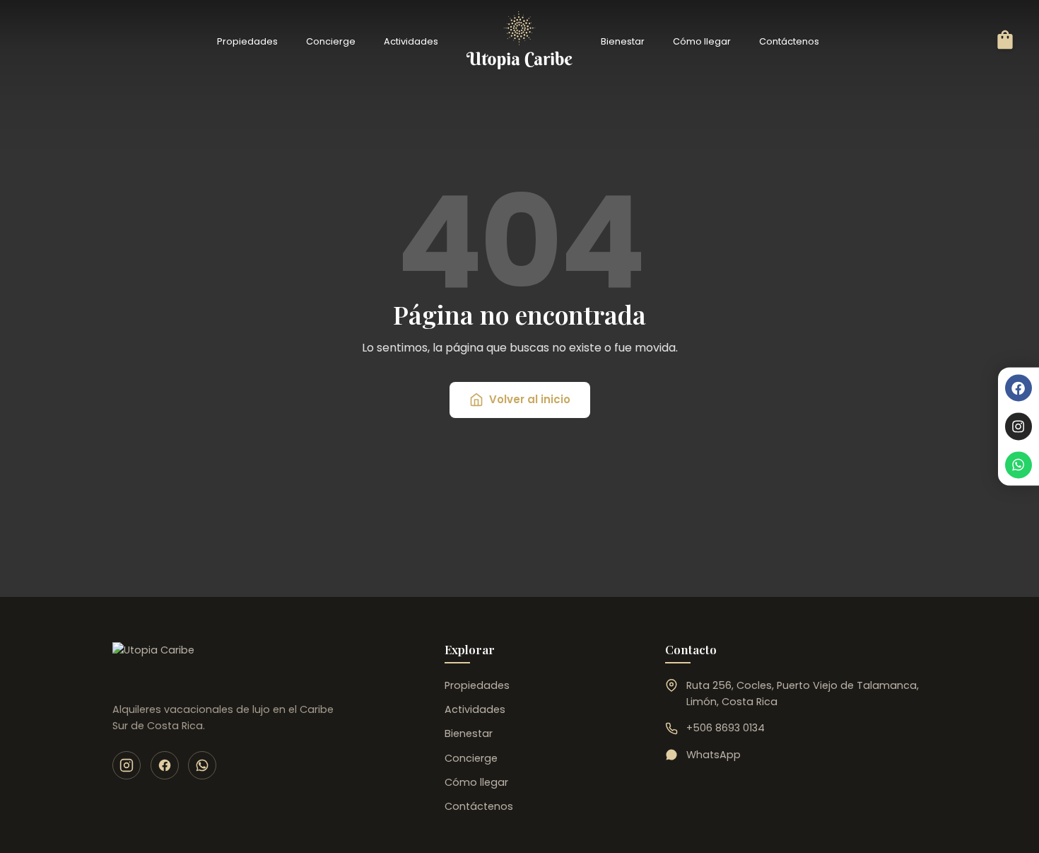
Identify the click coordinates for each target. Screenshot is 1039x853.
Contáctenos (789, 41)
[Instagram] (1018, 426)
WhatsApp (713, 755)
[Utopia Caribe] (153, 664)
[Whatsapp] (1018, 464)
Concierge (331, 41)
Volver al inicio (529, 399)
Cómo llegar (702, 41)
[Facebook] (1018, 387)
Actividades (411, 41)
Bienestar (623, 41)
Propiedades (247, 41)
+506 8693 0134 (725, 728)
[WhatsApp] (202, 765)
